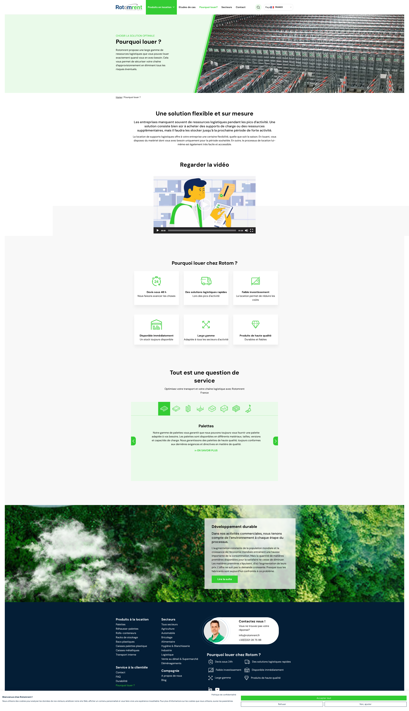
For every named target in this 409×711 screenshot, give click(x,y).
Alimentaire (168, 641)
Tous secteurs (169, 624)
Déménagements (171, 663)
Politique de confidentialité (224, 694)
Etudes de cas (187, 7)
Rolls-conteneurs (126, 633)
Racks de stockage (127, 637)
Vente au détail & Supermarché (179, 659)
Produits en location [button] (159, 7)
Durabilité (121, 681)
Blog (163, 680)
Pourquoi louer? (208, 7)
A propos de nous (171, 675)
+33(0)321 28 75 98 (250, 640)
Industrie (166, 650)
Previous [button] (133, 441)
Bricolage (166, 637)
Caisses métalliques (127, 650)
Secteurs (226, 7)
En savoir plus (207, 450)
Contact (241, 7)
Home (119, 97)
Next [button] (275, 441)
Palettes (120, 624)
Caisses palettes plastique (131, 646)
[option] (164, 408)
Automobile (168, 633)
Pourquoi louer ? (125, 685)
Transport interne (126, 654)
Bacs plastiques (125, 641)
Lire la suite (224, 579)
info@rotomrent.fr (249, 635)
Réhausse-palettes (127, 628)
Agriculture (167, 628)
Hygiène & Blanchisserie (175, 646)
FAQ (118, 676)
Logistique (167, 654)
